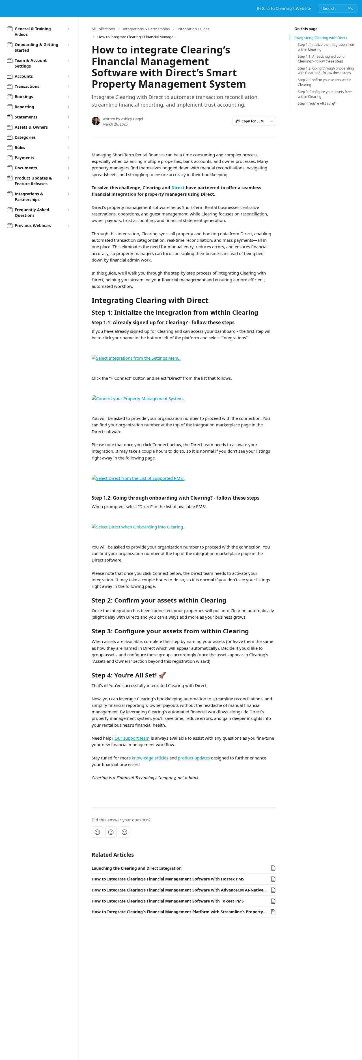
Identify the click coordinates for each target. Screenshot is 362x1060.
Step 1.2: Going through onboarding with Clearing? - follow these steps (326, 70)
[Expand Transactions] (68, 86)
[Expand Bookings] (68, 97)
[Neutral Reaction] (111, 832)
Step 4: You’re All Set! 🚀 (317, 103)
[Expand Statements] (68, 117)
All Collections (103, 28)
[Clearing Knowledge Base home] (6, 8)
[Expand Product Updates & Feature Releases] (68, 178)
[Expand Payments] (68, 158)
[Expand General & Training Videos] (68, 29)
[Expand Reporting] (68, 107)
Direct (178, 187)
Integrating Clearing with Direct (320, 37)
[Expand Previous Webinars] (68, 226)
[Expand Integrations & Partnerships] (68, 194)
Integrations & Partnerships (146, 28)
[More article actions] (271, 121)
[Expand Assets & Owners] (68, 127)
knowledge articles (150, 758)
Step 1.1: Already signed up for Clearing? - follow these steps (322, 59)
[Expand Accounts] (68, 76)
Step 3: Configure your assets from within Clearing (325, 94)
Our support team (132, 738)
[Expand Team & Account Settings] (68, 60)
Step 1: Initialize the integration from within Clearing (326, 47)
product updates (194, 758)
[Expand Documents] (68, 168)
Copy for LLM (253, 121)
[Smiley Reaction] (124, 832)
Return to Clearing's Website (284, 8)
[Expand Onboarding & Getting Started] (68, 45)
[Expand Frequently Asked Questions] (68, 210)
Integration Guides (193, 28)
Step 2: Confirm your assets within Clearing (324, 82)
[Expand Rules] (68, 148)
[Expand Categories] (68, 137)
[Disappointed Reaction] (97, 832)
